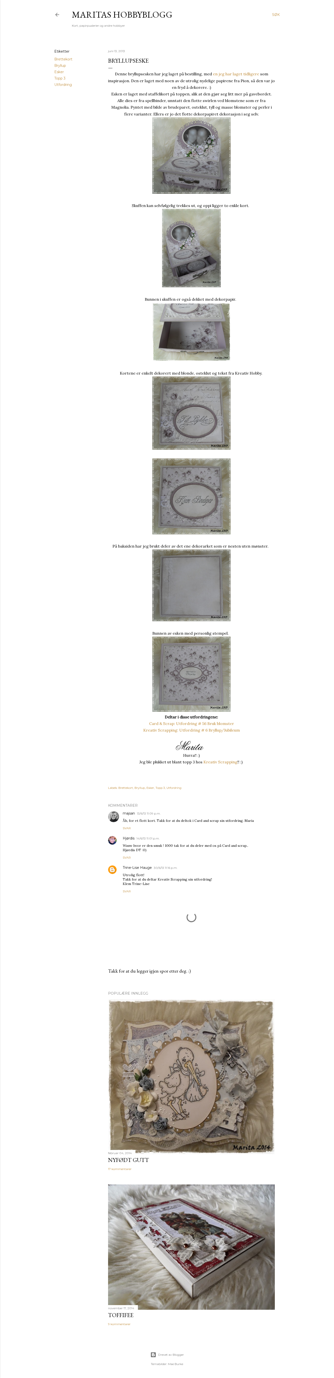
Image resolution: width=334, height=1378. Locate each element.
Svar (127, 828)
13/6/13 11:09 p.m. (149, 813)
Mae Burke (175, 1364)
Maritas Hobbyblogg (122, 14)
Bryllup (60, 65)
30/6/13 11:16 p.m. (166, 868)
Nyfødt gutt (128, 1160)
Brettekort (63, 59)
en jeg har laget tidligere (236, 73)
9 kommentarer (119, 1324)
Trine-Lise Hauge (137, 867)
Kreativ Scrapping (220, 761)
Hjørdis (128, 838)
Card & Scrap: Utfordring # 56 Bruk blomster (191, 723)
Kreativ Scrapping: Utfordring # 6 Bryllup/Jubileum (191, 730)
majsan (129, 813)
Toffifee (121, 1315)
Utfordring (63, 84)
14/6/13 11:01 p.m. (148, 838)
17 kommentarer (120, 1169)
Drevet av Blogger (171, 1354)
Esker (59, 72)
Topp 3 (60, 78)
